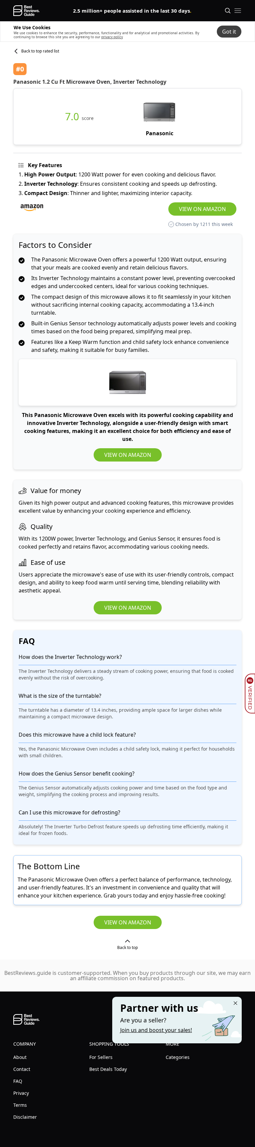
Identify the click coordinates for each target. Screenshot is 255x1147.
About (20, 1057)
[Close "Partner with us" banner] (235, 1003)
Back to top (127, 947)
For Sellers (101, 1057)
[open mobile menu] (238, 11)
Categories (178, 1057)
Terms (20, 1105)
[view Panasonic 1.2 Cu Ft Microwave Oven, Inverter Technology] (159, 117)
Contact (21, 1069)
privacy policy (112, 37)
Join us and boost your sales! (156, 1030)
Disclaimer (25, 1117)
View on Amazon (202, 209)
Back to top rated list (40, 51)
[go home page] (26, 10)
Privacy (21, 1093)
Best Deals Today (108, 1069)
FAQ (17, 1081)
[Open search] (227, 10)
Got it (229, 31)
